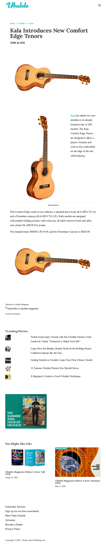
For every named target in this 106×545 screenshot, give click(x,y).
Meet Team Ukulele (15, 515)
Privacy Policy (12, 528)
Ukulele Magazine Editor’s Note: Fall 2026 (25, 473)
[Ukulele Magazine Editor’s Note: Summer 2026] (78, 462)
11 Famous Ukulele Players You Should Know (55, 368)
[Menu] (99, 5)
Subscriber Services (15, 506)
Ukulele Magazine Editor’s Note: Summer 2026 (77, 481)
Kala (73, 115)
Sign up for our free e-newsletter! (22, 511)
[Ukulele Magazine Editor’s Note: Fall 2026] (28, 457)
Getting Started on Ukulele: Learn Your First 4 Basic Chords (61, 360)
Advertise (10, 520)
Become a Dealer (13, 524)
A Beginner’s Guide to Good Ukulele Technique (55, 376)
